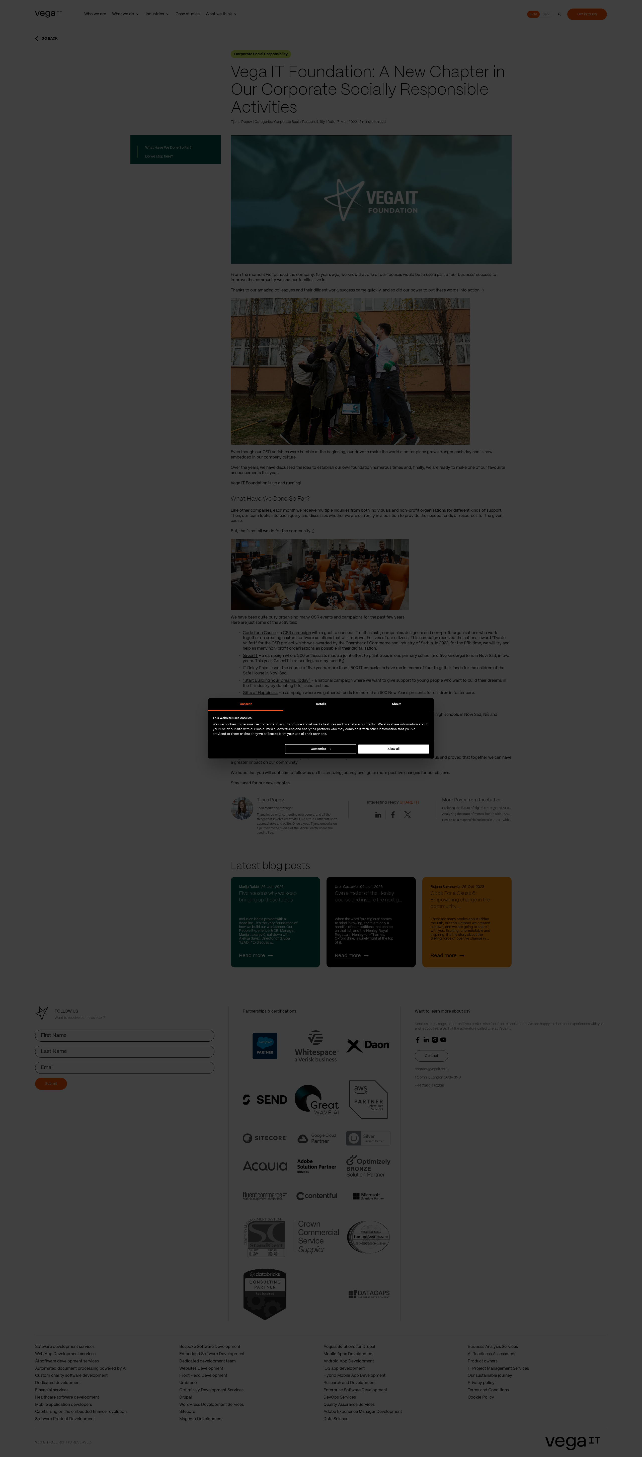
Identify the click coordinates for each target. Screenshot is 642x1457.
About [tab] (396, 704)
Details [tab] (321, 704)
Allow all (393, 749)
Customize (318, 749)
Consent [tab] (246, 704)
